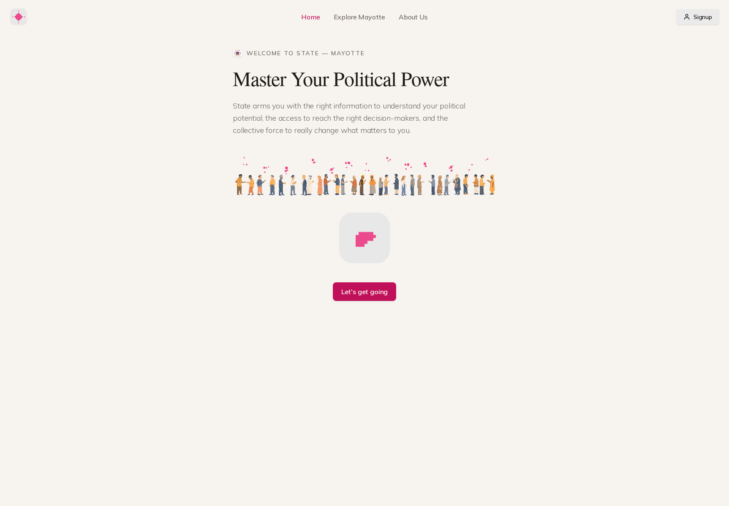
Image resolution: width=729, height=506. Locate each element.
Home (310, 17)
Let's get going (364, 291)
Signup (703, 17)
